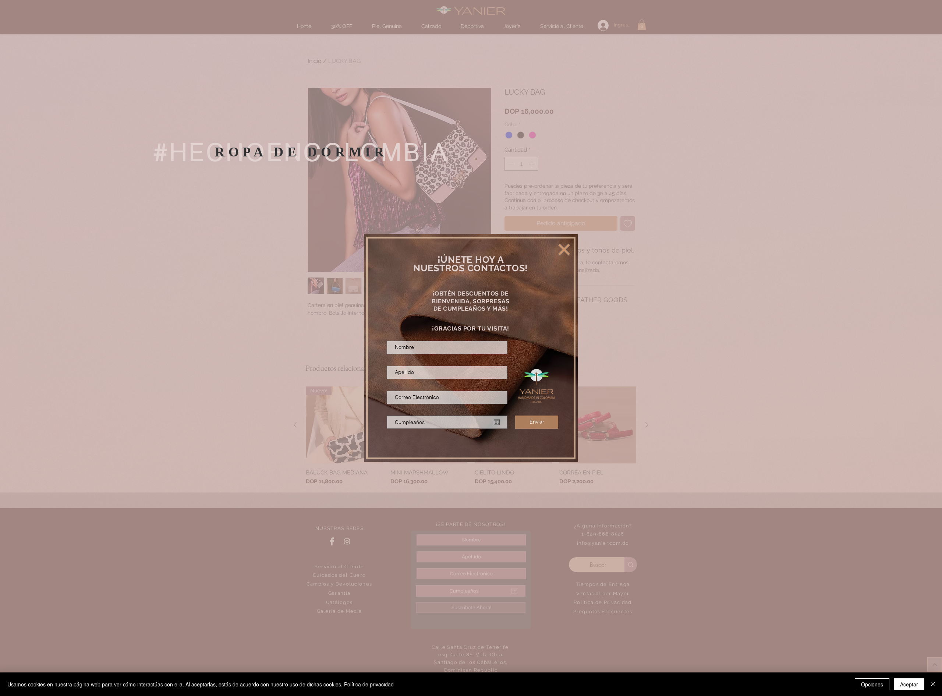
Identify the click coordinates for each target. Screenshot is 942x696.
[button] (564, 249)
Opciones (872, 684)
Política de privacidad (369, 684)
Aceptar (909, 684)
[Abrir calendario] (497, 422)
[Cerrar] (933, 684)
